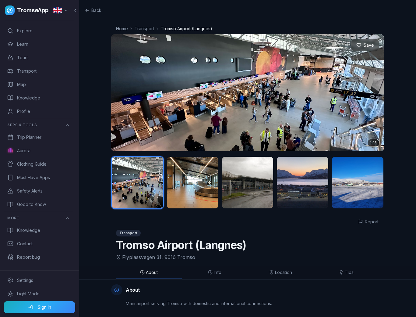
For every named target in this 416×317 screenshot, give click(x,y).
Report (372, 221)
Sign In (44, 307)
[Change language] (60, 10)
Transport (144, 28)
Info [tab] (217, 272)
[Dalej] (372, 92)
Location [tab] (283, 272)
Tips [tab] (349, 272)
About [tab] (152, 272)
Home (122, 28)
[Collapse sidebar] (75, 10)
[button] (247, 92)
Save (369, 45)
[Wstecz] (122, 92)
